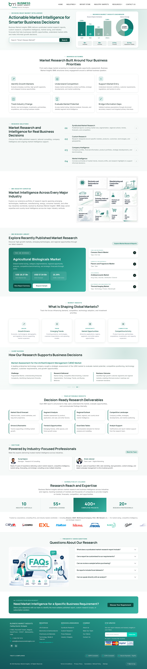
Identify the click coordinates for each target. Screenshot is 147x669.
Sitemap (105, 664)
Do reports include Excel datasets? (90, 570)
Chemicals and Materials (116, 198)
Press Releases (66, 634)
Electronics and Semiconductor (92, 183)
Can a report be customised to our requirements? (96, 556)
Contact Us (86, 637)
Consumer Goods (116, 213)
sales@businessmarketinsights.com (23, 641)
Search (64, 40)
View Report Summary (22, 286)
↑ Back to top (131, 664)
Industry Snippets (66, 637)
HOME (60, 4)
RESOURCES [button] (116, 4)
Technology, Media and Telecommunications (102, 198)
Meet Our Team (132, 452)
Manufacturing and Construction (122, 183)
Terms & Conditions (66, 664)
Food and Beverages (130, 198)
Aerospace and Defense (85, 213)
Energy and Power (102, 214)
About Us (86, 627)
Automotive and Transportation (85, 197)
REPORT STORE (85, 4)
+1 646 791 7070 (17, 638)
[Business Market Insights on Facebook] (11, 646)
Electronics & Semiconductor (48, 631)
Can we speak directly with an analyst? (91, 577)
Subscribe (132, 634)
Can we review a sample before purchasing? (93, 563)
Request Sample (41, 286)
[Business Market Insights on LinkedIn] (16, 646)
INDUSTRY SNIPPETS (101, 4)
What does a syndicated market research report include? (98, 549)
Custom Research (67, 631)
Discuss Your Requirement (120, 605)
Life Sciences (130, 213)
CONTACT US (130, 4)
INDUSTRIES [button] (70, 4)
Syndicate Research (67, 627)
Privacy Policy (78, 664)
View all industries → (46, 642)
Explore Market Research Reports (125, 243)
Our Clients (86, 634)
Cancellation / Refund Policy (92, 664)
